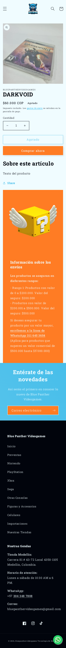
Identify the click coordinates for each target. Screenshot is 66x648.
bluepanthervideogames (26, 641)
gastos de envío (35, 108)
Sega (10, 489)
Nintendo (13, 463)
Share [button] (11, 183)
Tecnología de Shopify (48, 641)
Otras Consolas (17, 498)
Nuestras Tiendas (19, 532)
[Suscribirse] (54, 410)
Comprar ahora (33, 151)
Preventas (14, 455)
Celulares (13, 515)
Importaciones (17, 523)
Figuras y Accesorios (21, 506)
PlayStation (15, 472)
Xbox (10, 480)
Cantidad (8, 118)
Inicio (11, 446)
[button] (5, 9)
